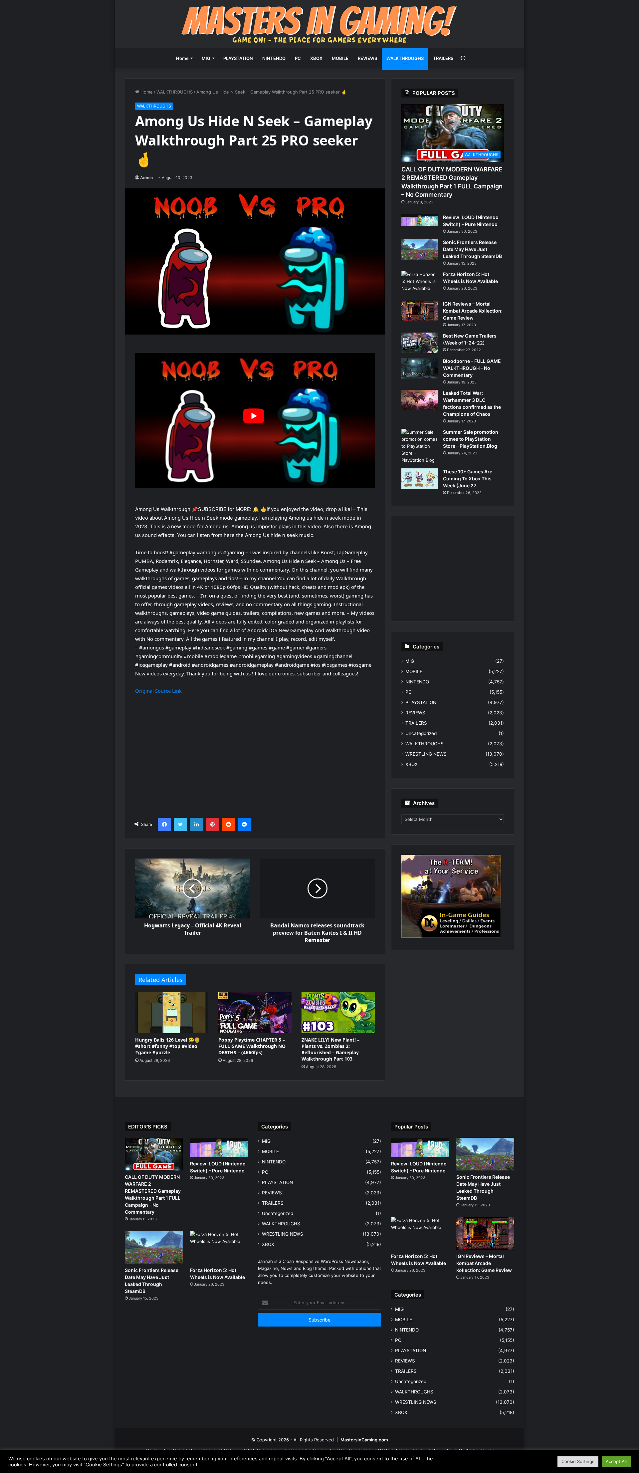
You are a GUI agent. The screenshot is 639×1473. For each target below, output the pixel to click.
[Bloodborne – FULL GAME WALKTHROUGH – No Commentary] (419, 368)
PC (298, 58)
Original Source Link (158, 690)
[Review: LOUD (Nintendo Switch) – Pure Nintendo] (419, 220)
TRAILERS (443, 58)
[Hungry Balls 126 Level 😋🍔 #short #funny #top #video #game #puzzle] (171, 1012)
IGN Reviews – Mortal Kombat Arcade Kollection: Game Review (473, 311)
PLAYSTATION (238, 58)
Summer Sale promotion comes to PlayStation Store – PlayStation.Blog (470, 439)
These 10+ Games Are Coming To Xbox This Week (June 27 (467, 478)
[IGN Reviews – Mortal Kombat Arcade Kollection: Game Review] (419, 311)
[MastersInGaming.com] (319, 24)
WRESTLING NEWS (426, 754)
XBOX (316, 58)
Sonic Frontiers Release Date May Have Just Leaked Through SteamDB (472, 249)
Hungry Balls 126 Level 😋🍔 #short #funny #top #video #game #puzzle (167, 1046)
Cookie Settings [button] (577, 1461)
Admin (146, 177)
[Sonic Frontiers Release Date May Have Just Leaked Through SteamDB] (419, 249)
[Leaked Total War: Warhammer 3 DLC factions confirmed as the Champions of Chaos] (419, 400)
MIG (206, 58)
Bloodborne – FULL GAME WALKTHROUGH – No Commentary (472, 368)
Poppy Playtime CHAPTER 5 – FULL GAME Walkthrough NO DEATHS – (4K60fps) (252, 1046)
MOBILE (340, 58)
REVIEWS (367, 58)
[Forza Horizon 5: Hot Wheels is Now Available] (419, 283)
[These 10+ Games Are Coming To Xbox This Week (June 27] (419, 478)
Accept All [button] (616, 1461)
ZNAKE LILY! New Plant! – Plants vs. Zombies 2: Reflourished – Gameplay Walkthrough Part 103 (330, 1049)
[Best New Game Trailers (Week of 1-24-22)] (419, 343)
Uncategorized (421, 733)
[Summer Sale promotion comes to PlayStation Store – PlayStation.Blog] (419, 446)
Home (182, 58)
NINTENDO (274, 58)
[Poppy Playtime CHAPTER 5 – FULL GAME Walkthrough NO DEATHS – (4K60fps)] (255, 1012)
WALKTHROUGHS (405, 58)
